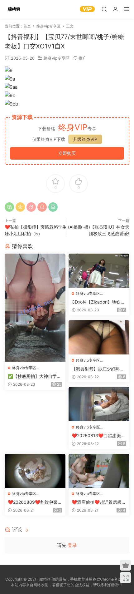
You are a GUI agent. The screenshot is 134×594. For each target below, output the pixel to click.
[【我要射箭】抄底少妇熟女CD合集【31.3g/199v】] (99, 337)
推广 (83, 58)
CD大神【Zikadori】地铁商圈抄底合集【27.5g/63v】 (98, 302)
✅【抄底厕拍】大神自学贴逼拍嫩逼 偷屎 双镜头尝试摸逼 (34, 376)
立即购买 (67, 153)
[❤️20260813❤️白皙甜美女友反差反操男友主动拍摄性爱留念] (99, 404)
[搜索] (104, 9)
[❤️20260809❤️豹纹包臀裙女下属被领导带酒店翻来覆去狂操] (35, 471)
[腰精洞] (14, 9)
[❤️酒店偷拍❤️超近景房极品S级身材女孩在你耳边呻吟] (99, 471)
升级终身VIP (85, 139)
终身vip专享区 (56, 58)
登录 (72, 545)
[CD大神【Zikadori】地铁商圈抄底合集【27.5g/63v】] (99, 271)
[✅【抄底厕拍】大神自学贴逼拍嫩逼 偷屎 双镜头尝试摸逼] (35, 308)
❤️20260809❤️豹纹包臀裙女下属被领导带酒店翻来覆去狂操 (35, 502)
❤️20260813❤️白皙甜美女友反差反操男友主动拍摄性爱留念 (98, 436)
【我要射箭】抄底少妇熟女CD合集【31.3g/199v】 (98, 369)
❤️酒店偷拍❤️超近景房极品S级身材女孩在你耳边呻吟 (99, 502)
